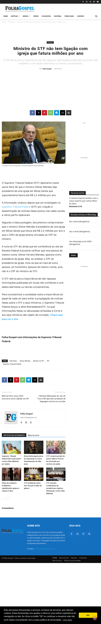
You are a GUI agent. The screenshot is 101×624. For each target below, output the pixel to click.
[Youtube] (97, 1)
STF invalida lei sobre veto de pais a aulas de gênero (33, 485)
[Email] (62, 112)
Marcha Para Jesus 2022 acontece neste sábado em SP (15, 397)
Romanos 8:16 (75, 206)
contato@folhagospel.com (44, 548)
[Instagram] (86, 1)
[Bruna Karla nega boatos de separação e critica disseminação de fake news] (33, 447)
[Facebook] (83, 1)
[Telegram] (56, 112)
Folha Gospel (47, 69)
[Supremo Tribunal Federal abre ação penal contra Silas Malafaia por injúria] (11, 447)
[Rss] (89, 534)
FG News (11, 22)
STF (48, 361)
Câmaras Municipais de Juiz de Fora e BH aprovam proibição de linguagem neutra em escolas (51, 399)
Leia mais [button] (67, 620)
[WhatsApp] (50, 112)
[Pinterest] (44, 112)
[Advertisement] (68, 9)
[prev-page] (3, 498)
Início (4, 22)
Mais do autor (33, 435)
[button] (96, 16)
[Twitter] (83, 534)
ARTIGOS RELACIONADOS (14, 435)
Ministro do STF (38, 361)
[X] (90, 1)
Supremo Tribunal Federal (16, 206)
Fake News (13, 361)
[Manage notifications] (95, 618)
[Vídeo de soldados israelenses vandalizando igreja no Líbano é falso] (11, 474)
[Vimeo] (93, 1)
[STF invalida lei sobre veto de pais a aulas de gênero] (33, 474)
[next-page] (7, 498)
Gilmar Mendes (25, 361)
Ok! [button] (88, 615)
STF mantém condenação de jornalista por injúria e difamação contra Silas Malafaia (55, 488)
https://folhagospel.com (28, 417)
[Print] (68, 112)
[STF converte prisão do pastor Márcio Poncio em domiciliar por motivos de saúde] (55, 447)
